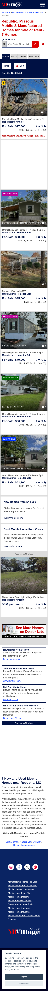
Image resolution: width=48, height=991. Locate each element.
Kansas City (25, 842)
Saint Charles (11, 842)
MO (42, 12)
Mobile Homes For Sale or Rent (25, 12)
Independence (28, 845)
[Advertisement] (24, 164)
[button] (4, 44)
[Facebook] (19, 867)
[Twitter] (27, 867)
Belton (16, 845)
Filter (6, 66)
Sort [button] (21, 66)
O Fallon (37, 842)
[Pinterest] (35, 867)
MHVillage (6, 12)
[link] (13, 126)
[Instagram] (11, 867)
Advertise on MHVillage (24, 554)
